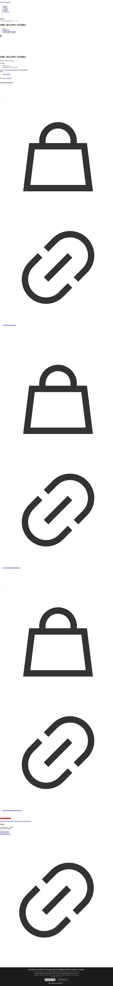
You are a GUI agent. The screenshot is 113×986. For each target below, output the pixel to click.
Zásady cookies (4, 821)
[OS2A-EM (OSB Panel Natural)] (58, 336)
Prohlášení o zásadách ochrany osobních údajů (19, 821)
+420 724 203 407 (4, 831)
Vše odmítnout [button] (63, 979)
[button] (56, 983)
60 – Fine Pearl (8, 78)
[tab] (58, 74)
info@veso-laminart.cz (5, 834)
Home (4, 28)
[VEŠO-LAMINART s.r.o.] (23, 2)
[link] (17, 21)
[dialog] (56, 976)
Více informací (59, 976)
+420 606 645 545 (4, 832)
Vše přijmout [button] (50, 979)
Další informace (7, 74)
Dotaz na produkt (23, 70)
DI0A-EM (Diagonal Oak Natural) (12, 810)
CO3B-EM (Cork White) (9, 325)
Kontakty (2, 18)
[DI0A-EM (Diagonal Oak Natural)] (58, 578)
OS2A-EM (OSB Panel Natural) (11, 568)
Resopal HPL (6, 30)
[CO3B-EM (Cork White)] (58, 93)
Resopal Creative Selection (9, 31)
